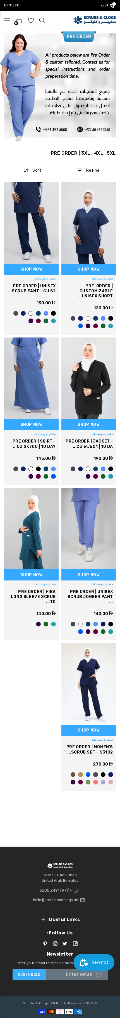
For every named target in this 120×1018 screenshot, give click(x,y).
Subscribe (29, 974)
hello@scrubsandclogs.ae (55, 900)
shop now (89, 269)
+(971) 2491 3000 (55, 890)
